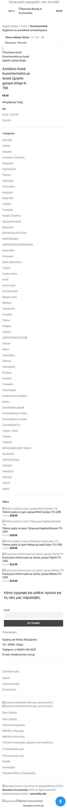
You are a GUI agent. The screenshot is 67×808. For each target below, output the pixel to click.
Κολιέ (5, 279)
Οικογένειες (8, 308)
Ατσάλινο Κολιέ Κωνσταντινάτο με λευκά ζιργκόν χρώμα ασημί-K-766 (16, 78)
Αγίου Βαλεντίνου (12, 262)
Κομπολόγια (9, 169)
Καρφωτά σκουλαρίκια (14, 396)
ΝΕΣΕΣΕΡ (8, 454)
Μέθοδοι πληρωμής (13, 730)
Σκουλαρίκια (9, 390)
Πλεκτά (6, 343)
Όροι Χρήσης (9, 719)
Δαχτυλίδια (8, 250)
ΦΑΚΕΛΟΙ (8, 471)
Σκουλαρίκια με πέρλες (14, 413)
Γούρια (6, 268)
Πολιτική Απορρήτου (13, 725)
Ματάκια (6, 303)
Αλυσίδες (7, 140)
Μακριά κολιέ (9, 297)
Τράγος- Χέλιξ (10, 431)
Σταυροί (6, 332)
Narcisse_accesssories (40, 702)
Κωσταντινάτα (10, 291)
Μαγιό (5, 349)
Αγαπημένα (8, 767)
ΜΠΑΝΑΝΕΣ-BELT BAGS (16, 448)
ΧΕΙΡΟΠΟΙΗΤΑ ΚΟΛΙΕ (14, 337)
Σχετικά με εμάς (10, 684)
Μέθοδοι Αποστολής (13, 736)
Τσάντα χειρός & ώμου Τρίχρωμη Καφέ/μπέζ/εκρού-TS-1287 (32, 530)
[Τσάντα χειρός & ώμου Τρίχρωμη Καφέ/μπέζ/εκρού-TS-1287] (33, 523)
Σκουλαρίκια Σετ (11, 425)
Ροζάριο (6, 326)
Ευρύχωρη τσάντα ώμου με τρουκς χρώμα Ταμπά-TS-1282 (31, 559)
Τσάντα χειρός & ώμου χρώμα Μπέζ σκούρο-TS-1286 (31, 512)
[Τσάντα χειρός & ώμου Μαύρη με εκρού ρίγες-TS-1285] (30, 541)
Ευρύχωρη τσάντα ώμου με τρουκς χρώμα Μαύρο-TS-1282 (32, 576)
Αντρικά (6, 204)
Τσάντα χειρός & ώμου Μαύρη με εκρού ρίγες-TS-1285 (32, 544)
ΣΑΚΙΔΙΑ (7, 465)
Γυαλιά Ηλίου (9, 273)
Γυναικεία (7, 210)
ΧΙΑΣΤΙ (6, 483)
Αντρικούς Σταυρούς (13, 157)
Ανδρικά (6, 151)
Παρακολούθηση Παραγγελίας (19, 773)
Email (6, 610)
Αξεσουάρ (7, 180)
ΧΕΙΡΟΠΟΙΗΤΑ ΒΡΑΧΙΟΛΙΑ (17, 244)
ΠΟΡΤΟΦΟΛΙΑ (10, 460)
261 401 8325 (50, 1)
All (3, 109)
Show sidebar (13, 37)
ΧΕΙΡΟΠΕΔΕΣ (10, 239)
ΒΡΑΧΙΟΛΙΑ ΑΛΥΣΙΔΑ (14, 233)
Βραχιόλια (7, 163)
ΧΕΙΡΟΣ (7, 477)
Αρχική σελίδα (10, 26)
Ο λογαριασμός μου (13, 755)
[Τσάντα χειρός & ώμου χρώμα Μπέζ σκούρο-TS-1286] (30, 508)
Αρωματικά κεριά (11, 221)
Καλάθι (6, 761)
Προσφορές (8, 366)
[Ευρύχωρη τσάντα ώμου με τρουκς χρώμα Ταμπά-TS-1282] (33, 554)
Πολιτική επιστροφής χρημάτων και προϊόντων (27, 742)
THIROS (7, 442)
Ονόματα (7, 314)
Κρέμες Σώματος (11, 215)
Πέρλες (6, 320)
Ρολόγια (6, 372)
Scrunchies (8, 186)
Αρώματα (7, 192)
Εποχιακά (7, 256)
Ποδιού (6, 145)
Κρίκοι (5, 401)
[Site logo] (33, 10)
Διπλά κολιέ (8, 285)
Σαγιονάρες (8, 355)
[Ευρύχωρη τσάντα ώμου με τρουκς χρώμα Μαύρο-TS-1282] (33, 570)
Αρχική (6, 678)
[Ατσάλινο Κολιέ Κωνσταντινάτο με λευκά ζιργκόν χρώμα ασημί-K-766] (17, 56)
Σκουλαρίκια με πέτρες (14, 419)
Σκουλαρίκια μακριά (13, 407)
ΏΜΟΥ (6, 489)
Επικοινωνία (9, 689)
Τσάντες (6, 175)
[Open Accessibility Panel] (60, 801)
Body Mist (7, 198)
